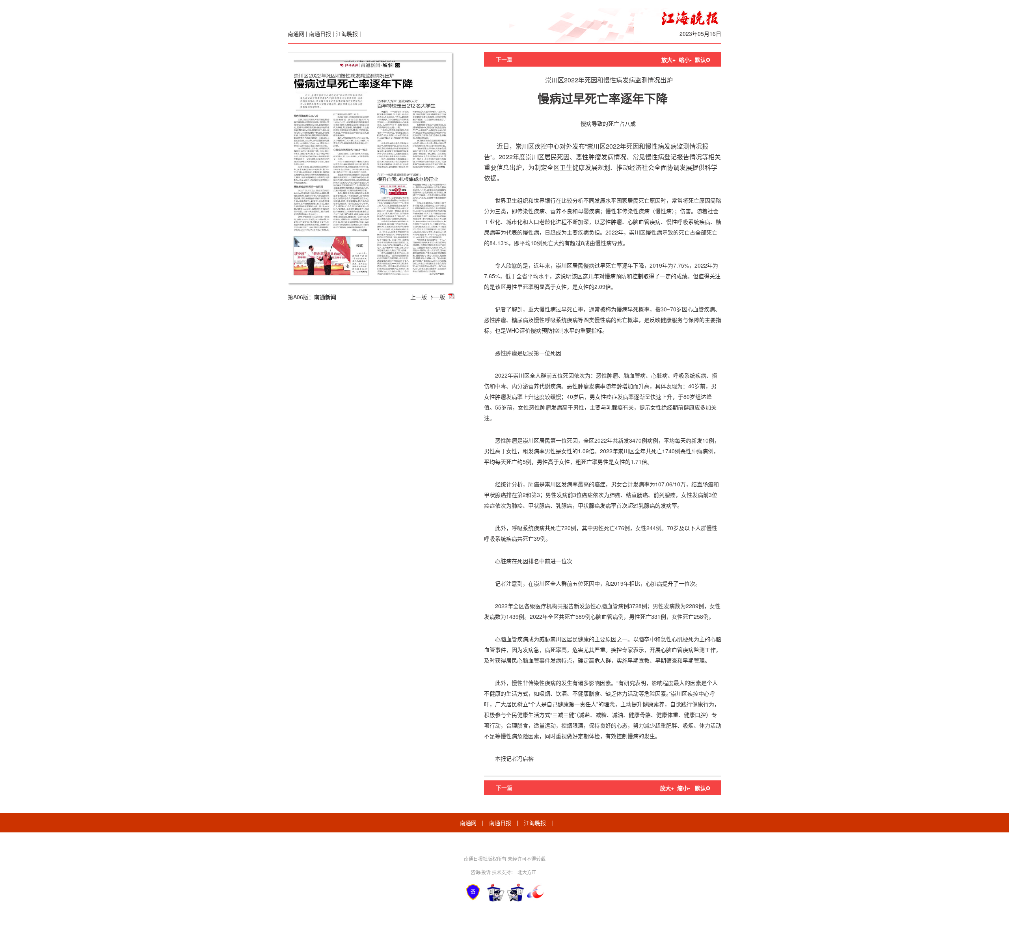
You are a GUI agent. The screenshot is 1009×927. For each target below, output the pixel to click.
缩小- (685, 59)
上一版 (418, 297)
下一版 (436, 297)
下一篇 (504, 59)
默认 (702, 59)
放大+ (668, 59)
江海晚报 (347, 33)
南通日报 (320, 33)
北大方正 (527, 872)
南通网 (296, 33)
